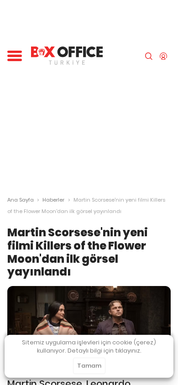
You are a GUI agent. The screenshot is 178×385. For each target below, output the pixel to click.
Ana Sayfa (20, 199)
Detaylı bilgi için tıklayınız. (104, 350)
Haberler (53, 199)
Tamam (89, 365)
